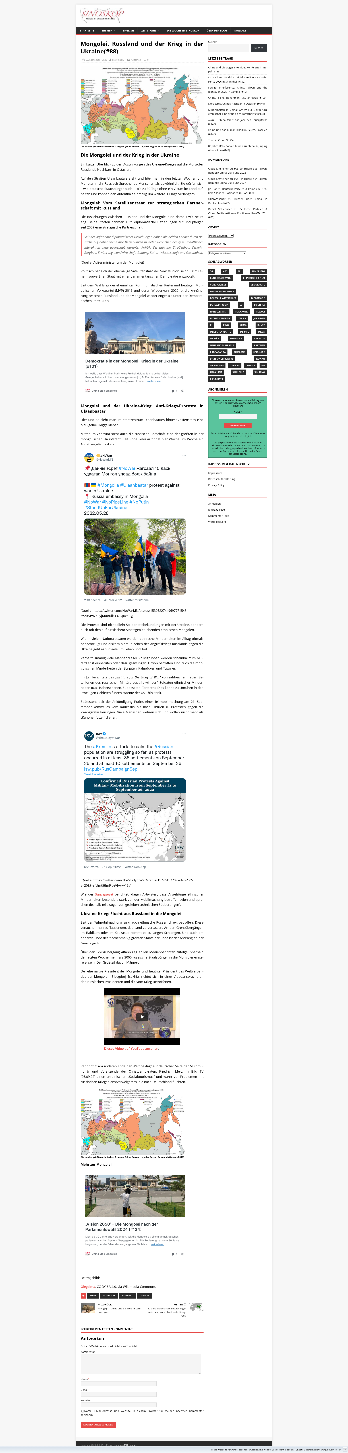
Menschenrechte (220, 331)
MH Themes (130, 1444)
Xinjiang (259, 372)
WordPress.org (217, 521)
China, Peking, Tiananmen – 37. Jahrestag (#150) (237, 97)
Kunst (261, 325)
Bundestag (258, 271)
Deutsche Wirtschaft (223, 298)
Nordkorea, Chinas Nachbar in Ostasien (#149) (236, 103)
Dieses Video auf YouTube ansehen (131, 1048)
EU (241, 304)
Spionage (259, 352)
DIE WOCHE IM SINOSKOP (183, 30)
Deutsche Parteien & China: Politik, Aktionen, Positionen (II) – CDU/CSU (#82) (237, 213)
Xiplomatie (216, 379)
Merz (93, 1295)
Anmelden (214, 503)
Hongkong (241, 311)
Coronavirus (218, 284)
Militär (214, 338)
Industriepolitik (220, 318)
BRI (239, 271)
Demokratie (257, 284)
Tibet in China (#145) (220, 140)
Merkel (244, 331)
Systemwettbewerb (221, 358)
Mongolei (109, 1295)
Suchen (212, 41)
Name (84, 1379)
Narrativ (259, 338)
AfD (225, 271)
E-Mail (84, 1389)
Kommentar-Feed (218, 515)
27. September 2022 (96, 59)
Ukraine (145, 1295)
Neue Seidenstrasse (222, 345)
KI (211, 325)
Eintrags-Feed (216, 509)
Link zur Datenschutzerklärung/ (311, 1449)
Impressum (215, 473)
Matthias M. (118, 59)
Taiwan (260, 358)
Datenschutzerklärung (246, 452)
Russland (127, 1295)
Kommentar (88, 1352)
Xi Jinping (238, 372)
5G (211, 271)
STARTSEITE (87, 30)
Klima (243, 325)
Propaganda (218, 352)
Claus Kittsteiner (218, 179)
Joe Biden (259, 318)
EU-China (259, 304)
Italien (242, 318)
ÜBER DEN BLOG (217, 30)
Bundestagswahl (220, 278)
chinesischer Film (254, 278)
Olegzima (88, 1286)
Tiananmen (217, 365)
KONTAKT (240, 30)
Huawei (260, 311)
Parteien (259, 345)
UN (263, 365)
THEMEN (107, 30)
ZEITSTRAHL (148, 30)
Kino (226, 325)
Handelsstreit (219, 311)
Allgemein (136, 59)
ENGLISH (128, 30)
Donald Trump (219, 304)
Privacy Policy (334, 1449)
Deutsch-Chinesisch (222, 291)
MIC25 (261, 331)
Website (85, 1400)
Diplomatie (258, 298)
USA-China (216, 372)
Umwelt (250, 365)
